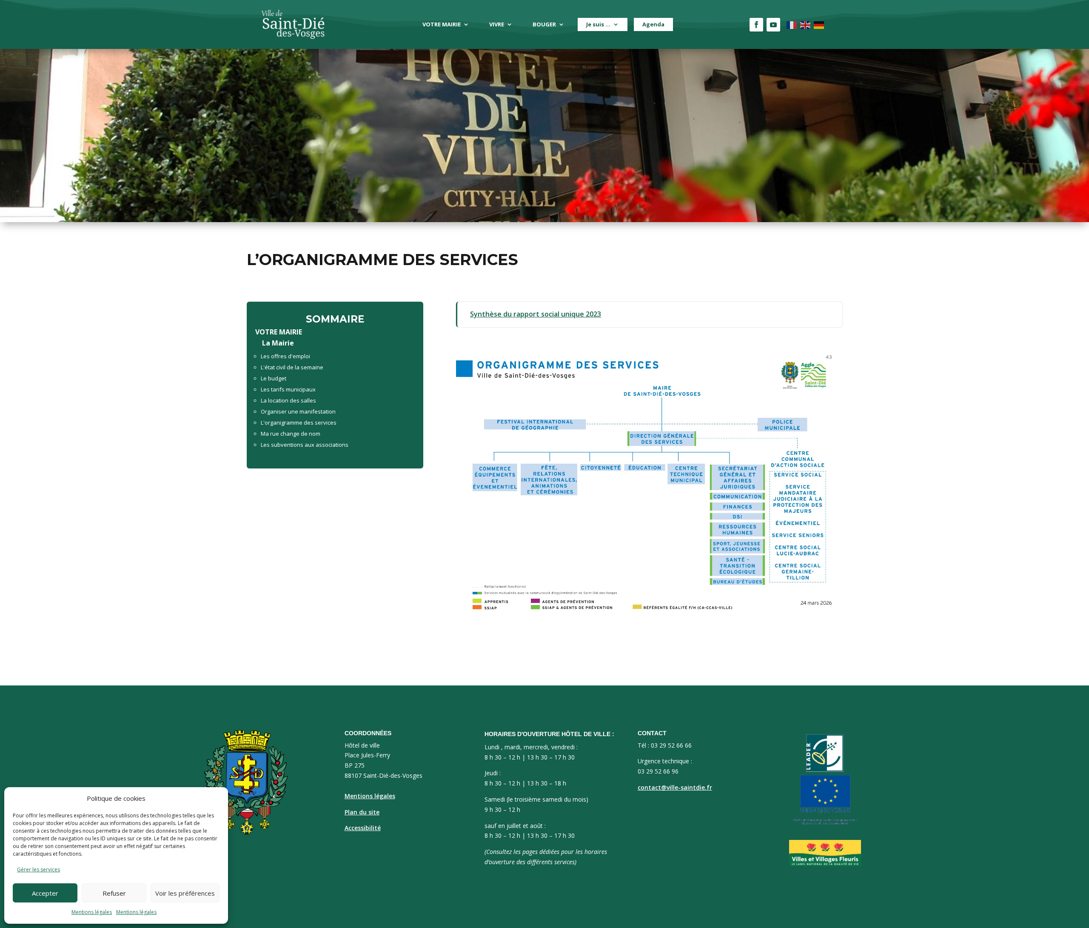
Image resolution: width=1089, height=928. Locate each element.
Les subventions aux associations (304, 444)
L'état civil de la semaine (292, 367)
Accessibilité (363, 828)
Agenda (653, 24)
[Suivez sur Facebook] (756, 24)
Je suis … (598, 24)
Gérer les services (38, 869)
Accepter (45, 893)
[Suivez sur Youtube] (773, 24)
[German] (819, 24)
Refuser (114, 893)
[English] (805, 24)
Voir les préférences (185, 893)
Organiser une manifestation (298, 411)
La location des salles (288, 400)
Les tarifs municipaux (288, 389)
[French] (792, 24)
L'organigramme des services (298, 422)
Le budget (273, 378)
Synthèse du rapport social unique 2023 (535, 314)
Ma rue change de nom (290, 433)
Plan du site (362, 812)
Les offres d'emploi (285, 356)
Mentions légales (91, 912)
